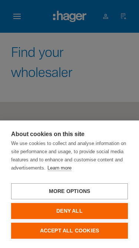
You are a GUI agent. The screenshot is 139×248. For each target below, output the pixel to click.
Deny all (69, 211)
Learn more (59, 168)
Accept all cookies (69, 230)
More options (69, 191)
